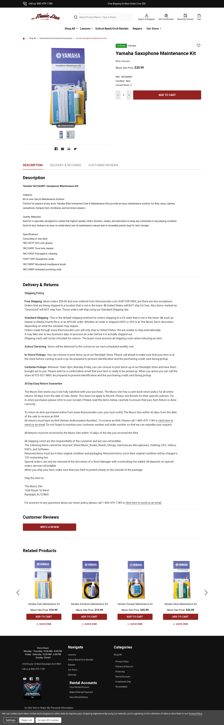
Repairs (137, 28)
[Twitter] (75, 149)
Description (33, 165)
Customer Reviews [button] (103, 166)
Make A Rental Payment (81, 692)
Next (206, 592)
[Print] (69, 149)
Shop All (70, 28)
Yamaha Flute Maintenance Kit (44, 604)
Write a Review (123, 61)
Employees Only (123, 681)
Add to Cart (167, 95)
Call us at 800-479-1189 (33, 669)
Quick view (45, 624)
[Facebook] (56, 149)
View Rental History (78, 697)
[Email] (62, 149)
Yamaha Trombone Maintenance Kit (89, 604)
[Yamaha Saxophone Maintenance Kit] (61, 135)
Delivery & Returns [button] (65, 166)
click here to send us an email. (143, 502)
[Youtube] (24, 679)
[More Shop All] (77, 28)
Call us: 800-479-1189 (40, 3)
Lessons (85, 28)
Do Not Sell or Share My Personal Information (49, 707)
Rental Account (123, 676)
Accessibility (121, 686)
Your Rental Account (79, 687)
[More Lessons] (92, 28)
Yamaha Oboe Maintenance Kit (180, 604)
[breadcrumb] (24, 38)
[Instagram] (37, 679)
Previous (18, 592)
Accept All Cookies (48, 720)
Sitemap (72, 675)
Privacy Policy (122, 661)
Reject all (27, 720)
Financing (120, 671)
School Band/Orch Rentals (111, 28)
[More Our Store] (160, 28)
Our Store (152, 28)
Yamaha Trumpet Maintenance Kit (135, 604)
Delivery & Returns (124, 666)
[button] (33, 691)
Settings (10, 720)
